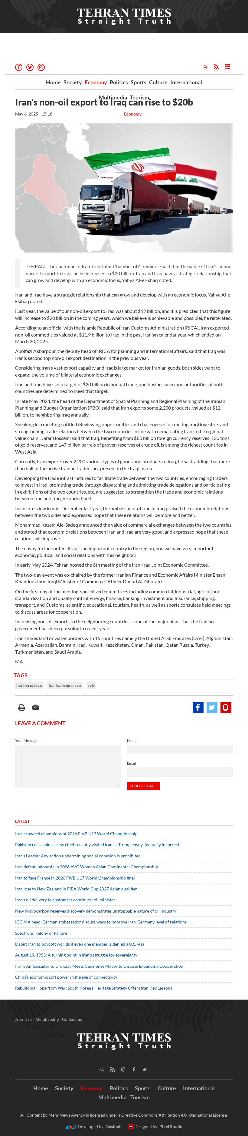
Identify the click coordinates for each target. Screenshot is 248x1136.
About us (23, 1019)
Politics (119, 82)
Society (73, 82)
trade (91, 685)
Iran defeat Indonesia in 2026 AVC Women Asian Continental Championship (86, 866)
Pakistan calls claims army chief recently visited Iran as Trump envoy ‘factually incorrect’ (97, 844)
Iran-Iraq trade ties (29, 685)
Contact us (72, 1019)
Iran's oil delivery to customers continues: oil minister (65, 899)
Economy (96, 82)
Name (131, 740)
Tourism (139, 97)
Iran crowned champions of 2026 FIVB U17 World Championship (76, 833)
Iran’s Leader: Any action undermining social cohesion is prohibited (78, 855)
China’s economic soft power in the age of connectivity (66, 977)
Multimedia (113, 97)
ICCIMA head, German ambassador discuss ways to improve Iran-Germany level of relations (101, 921)
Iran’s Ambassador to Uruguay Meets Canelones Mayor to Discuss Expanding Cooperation (99, 966)
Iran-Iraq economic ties (65, 685)
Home (53, 82)
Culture (158, 82)
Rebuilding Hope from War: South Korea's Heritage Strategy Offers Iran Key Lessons (93, 987)
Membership (47, 1019)
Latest (22, 821)
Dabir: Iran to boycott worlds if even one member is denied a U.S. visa (79, 944)
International (186, 82)
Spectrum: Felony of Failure (41, 933)
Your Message (26, 740)
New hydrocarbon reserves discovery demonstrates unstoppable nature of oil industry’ (96, 910)
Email (131, 763)
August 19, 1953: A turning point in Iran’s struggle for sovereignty (76, 954)
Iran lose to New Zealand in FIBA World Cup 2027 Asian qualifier (76, 888)
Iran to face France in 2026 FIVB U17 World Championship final (75, 877)
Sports (138, 82)
